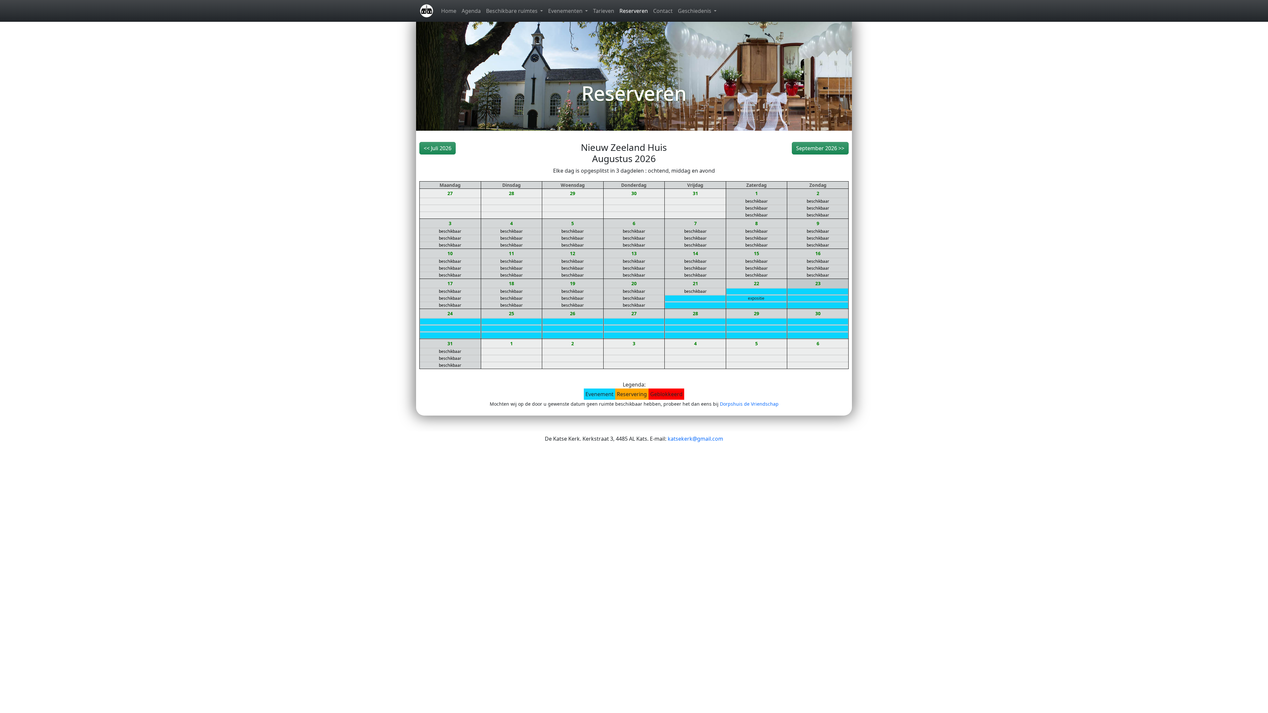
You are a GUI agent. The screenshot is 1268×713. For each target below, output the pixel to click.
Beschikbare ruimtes (512, 11)
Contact (663, 11)
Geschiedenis (695, 11)
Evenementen (566, 11)
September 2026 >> (820, 148)
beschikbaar (756, 201)
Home (448, 11)
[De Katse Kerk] (426, 11)
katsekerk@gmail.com (695, 438)
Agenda (471, 11)
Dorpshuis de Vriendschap (749, 404)
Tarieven (603, 11)
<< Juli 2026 (437, 148)
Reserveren (633, 11)
